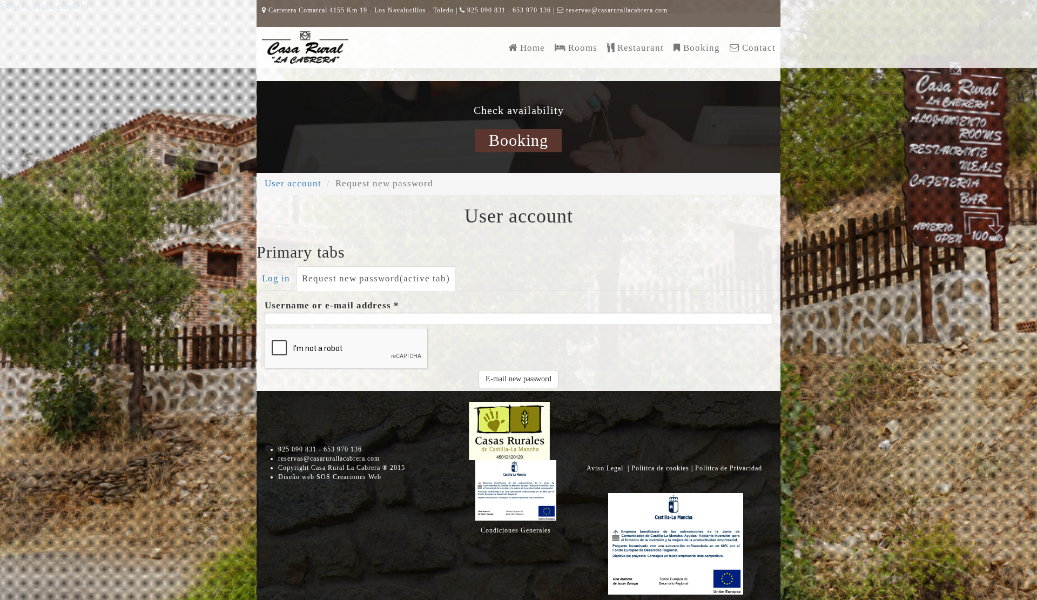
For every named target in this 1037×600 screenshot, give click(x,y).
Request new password (376, 278)
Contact (759, 47)
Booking (701, 47)
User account (293, 183)
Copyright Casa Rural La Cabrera (341, 467)
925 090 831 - (301, 449)
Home (532, 47)
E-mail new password (518, 379)
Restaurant (640, 47)
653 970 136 (532, 10)
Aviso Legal (606, 468)
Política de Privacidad (728, 468)
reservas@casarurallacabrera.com (617, 10)
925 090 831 (486, 10)
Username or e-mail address (332, 305)
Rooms (582, 47)
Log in (276, 278)
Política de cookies (661, 468)
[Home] (305, 47)
